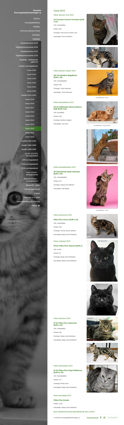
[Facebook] (101, 418)
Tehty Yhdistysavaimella (112, 417)
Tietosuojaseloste (92, 418)
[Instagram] (104, 418)
